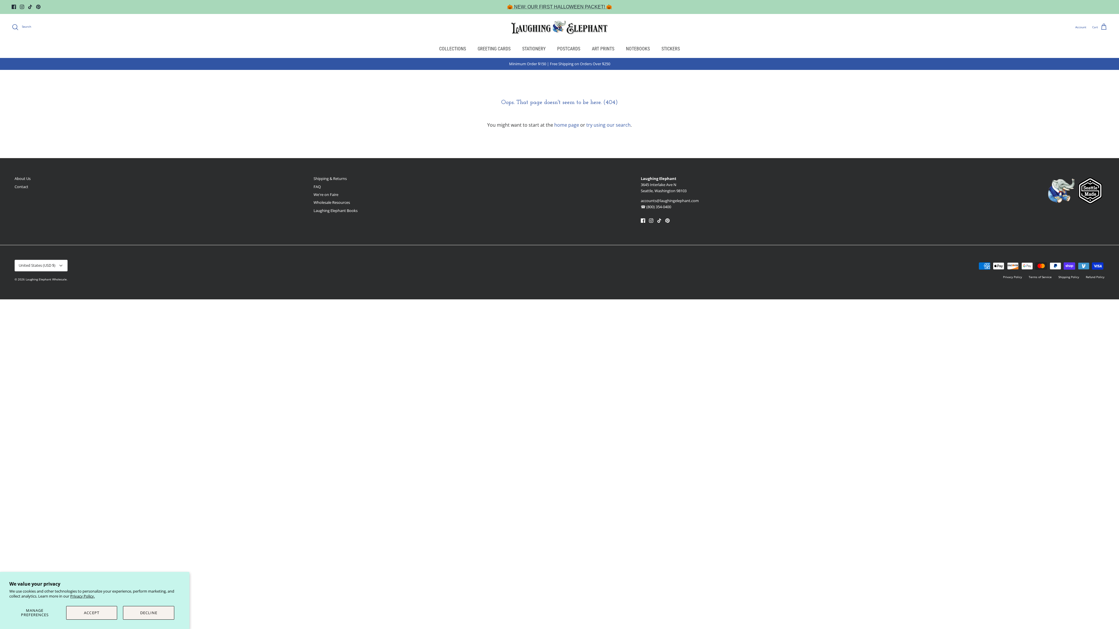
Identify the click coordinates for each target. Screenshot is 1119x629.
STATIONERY (534, 49)
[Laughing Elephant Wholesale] (559, 27)
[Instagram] (22, 7)
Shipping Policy (1068, 277)
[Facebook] (14, 7)
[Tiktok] (30, 7)
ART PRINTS (603, 49)
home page (566, 125)
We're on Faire (326, 194)
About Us (23, 178)
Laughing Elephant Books (336, 210)
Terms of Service (1040, 277)
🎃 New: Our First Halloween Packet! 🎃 (559, 6)
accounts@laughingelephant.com (670, 200)
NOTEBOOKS (638, 49)
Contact (21, 186)
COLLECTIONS (452, 49)
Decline (148, 612)
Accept (91, 612)
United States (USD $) (37, 265)
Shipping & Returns (330, 178)
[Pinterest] (38, 7)
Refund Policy (1095, 277)
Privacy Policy (1012, 277)
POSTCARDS (568, 49)
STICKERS (670, 49)
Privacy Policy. (82, 596)
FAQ (317, 186)
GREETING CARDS (494, 49)
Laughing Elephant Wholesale (46, 279)
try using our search (608, 125)
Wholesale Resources (332, 202)
